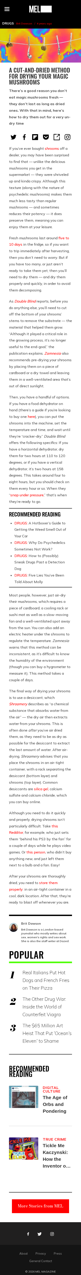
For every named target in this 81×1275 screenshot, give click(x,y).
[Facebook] (24, 137)
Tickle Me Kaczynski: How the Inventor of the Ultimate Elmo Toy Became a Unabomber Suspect (56, 1156)
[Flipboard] (35, 137)
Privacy (41, 1253)
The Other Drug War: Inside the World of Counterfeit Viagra (44, 1006)
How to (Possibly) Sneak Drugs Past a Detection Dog (39, 562)
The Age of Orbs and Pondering (55, 1104)
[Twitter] (13, 137)
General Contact (40, 1261)
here (31, 416)
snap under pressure (27, 495)
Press (58, 1253)
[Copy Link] (56, 137)
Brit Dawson (24, 23)
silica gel (41, 789)
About (23, 1253)
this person (35, 852)
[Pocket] (45, 137)
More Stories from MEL (40, 1206)
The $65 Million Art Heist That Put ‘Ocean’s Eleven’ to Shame (47, 1033)
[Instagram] (67, 137)
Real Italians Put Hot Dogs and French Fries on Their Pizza (45, 980)
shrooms (52, 148)
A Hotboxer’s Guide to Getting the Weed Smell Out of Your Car (40, 529)
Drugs (8, 23)
